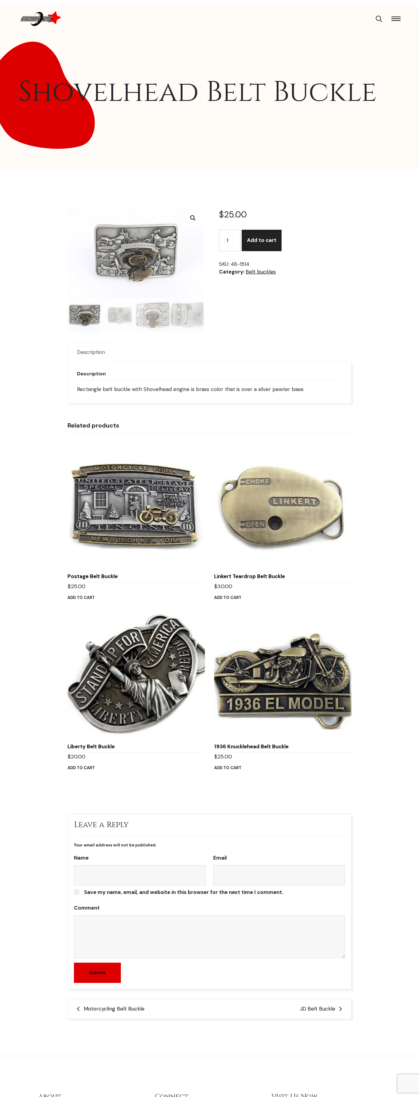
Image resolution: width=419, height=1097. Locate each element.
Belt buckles (261, 271)
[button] (192, 218)
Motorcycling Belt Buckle (114, 1008)
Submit (97, 972)
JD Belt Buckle (317, 1008)
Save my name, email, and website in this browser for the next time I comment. (183, 892)
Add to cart (261, 240)
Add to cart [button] (81, 598)
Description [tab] (91, 352)
